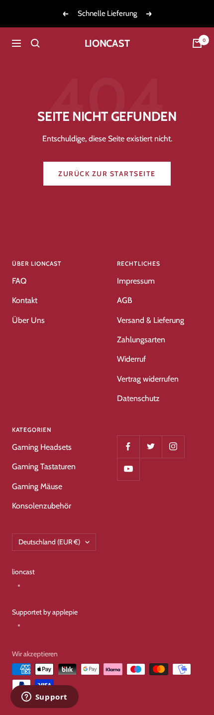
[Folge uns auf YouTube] (128, 469)
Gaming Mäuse (37, 486)
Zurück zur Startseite (107, 173)
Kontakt (24, 300)
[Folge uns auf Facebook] (128, 446)
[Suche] (35, 43)
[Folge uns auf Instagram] (173, 446)
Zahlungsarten (141, 339)
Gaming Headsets (42, 447)
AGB (124, 300)
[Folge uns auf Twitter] (150, 446)
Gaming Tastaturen (44, 466)
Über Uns (28, 320)
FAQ (19, 281)
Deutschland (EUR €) (49, 541)
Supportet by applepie (45, 612)
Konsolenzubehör (41, 506)
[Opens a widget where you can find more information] (44, 697)
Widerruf (131, 359)
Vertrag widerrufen (148, 379)
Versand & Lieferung (150, 320)
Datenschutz (138, 398)
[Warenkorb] (197, 43)
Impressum (136, 281)
